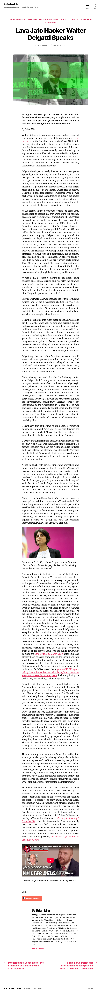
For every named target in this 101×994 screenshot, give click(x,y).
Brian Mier (43, 45)
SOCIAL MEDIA (87, 20)
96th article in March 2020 (49, 654)
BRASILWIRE (11, 4)
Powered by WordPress (33, 988)
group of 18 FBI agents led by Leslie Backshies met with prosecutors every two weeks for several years (50, 672)
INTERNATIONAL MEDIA (48, 20)
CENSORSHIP (32, 20)
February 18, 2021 (59, 45)
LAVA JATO (64, 20)
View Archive (38, 948)
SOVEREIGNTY (50, 23)
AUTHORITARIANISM (16, 20)
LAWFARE (75, 20)
